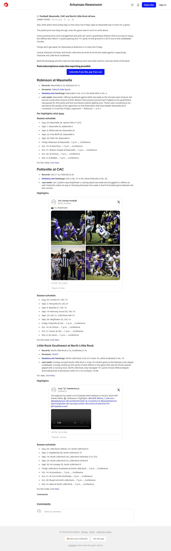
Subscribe (149, 4)
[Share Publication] (138, 4)
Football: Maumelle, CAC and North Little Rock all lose (67, 16)
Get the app (98, 538)
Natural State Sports (61, 89)
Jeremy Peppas (43, 20)
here (61, 113)
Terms (92, 532)
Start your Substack (78, 538)
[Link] (33, 66)
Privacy (84, 532)
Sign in (162, 4)
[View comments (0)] (69, 19)
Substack (72, 545)
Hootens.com (48, 93)
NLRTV (55, 354)
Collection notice (103, 532)
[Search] (132, 4)
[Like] (65, 19)
